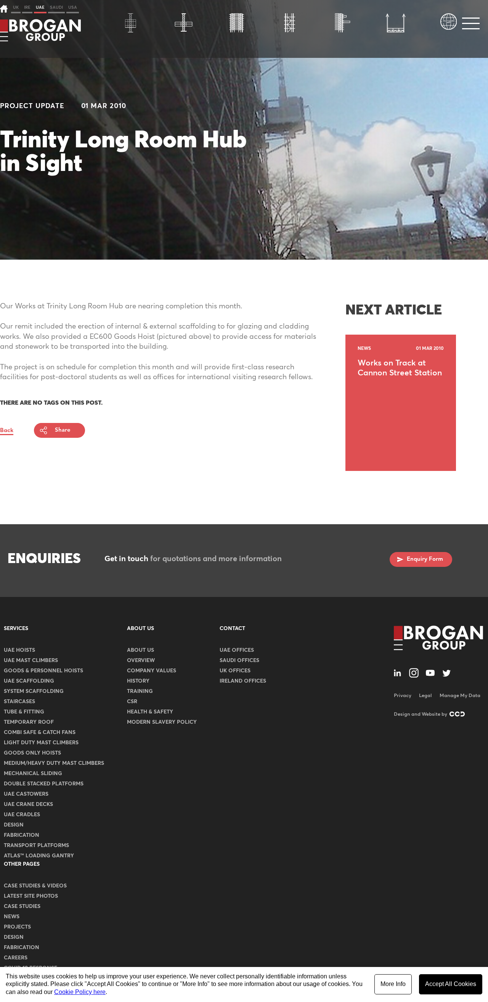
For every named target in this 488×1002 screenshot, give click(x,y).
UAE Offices (237, 650)
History (138, 681)
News (11, 916)
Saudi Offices (239, 660)
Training (140, 691)
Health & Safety (150, 712)
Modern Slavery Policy (162, 722)
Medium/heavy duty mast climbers (54, 763)
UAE (40, 7)
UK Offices (235, 670)
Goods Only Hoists (32, 753)
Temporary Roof (29, 722)
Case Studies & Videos (35, 886)
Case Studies (22, 906)
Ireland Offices (243, 681)
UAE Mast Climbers (31, 660)
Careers (15, 958)
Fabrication (21, 835)
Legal (425, 695)
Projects (17, 927)
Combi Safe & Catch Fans (39, 732)
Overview (141, 660)
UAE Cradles (22, 814)
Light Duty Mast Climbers (41, 742)
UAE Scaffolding (29, 681)
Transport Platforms (36, 845)
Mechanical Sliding (33, 773)
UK (16, 7)
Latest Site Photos (31, 896)
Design (14, 825)
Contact (232, 628)
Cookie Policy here (80, 992)
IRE (27, 7)
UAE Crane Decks (28, 804)
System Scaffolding (34, 691)
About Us (140, 628)
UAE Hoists (19, 650)
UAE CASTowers (26, 794)
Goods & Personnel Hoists (43, 670)
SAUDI (56, 7)
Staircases (19, 701)
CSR (132, 701)
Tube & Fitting (24, 712)
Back (6, 430)
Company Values (151, 670)
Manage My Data (460, 695)
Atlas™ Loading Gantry (39, 855)
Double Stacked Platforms (43, 784)
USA (72, 7)
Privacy (402, 695)
